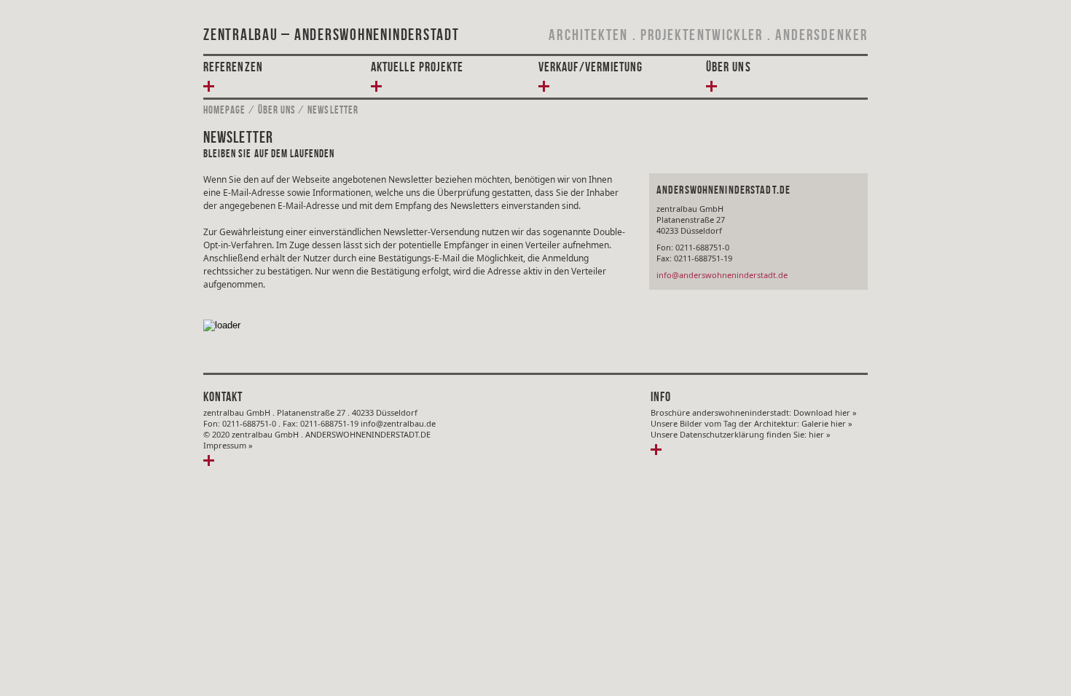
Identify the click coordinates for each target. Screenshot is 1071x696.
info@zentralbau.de (398, 423)
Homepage (224, 109)
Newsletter (332, 109)
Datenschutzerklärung (722, 434)
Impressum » (228, 445)
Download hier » (825, 412)
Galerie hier (824, 423)
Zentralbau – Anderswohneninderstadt (331, 34)
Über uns (277, 109)
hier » (820, 434)
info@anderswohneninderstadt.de (722, 274)
